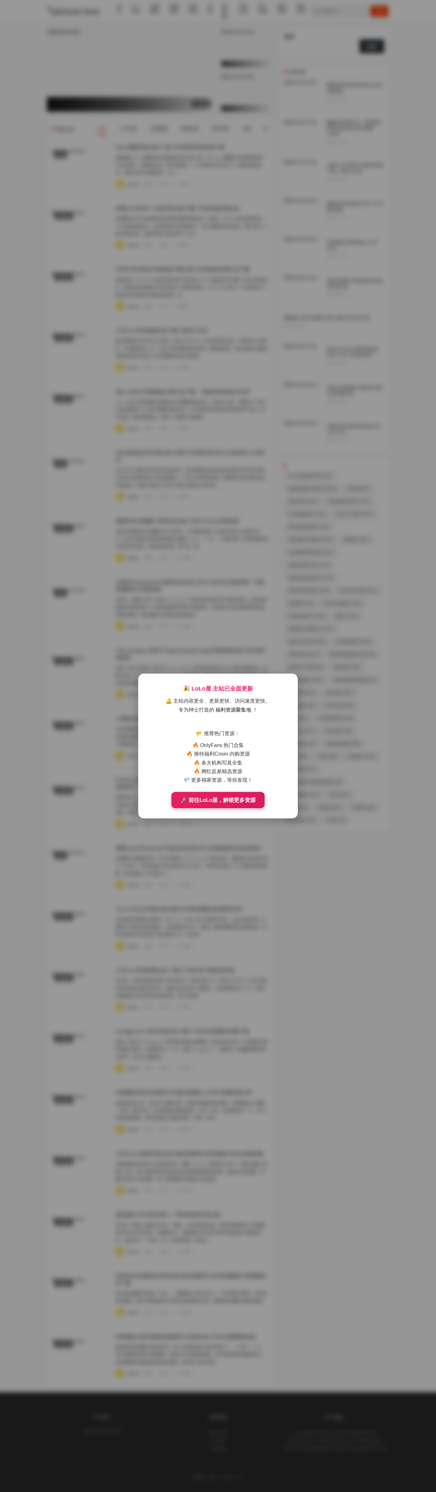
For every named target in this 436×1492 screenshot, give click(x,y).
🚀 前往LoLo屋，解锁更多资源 (218, 800)
